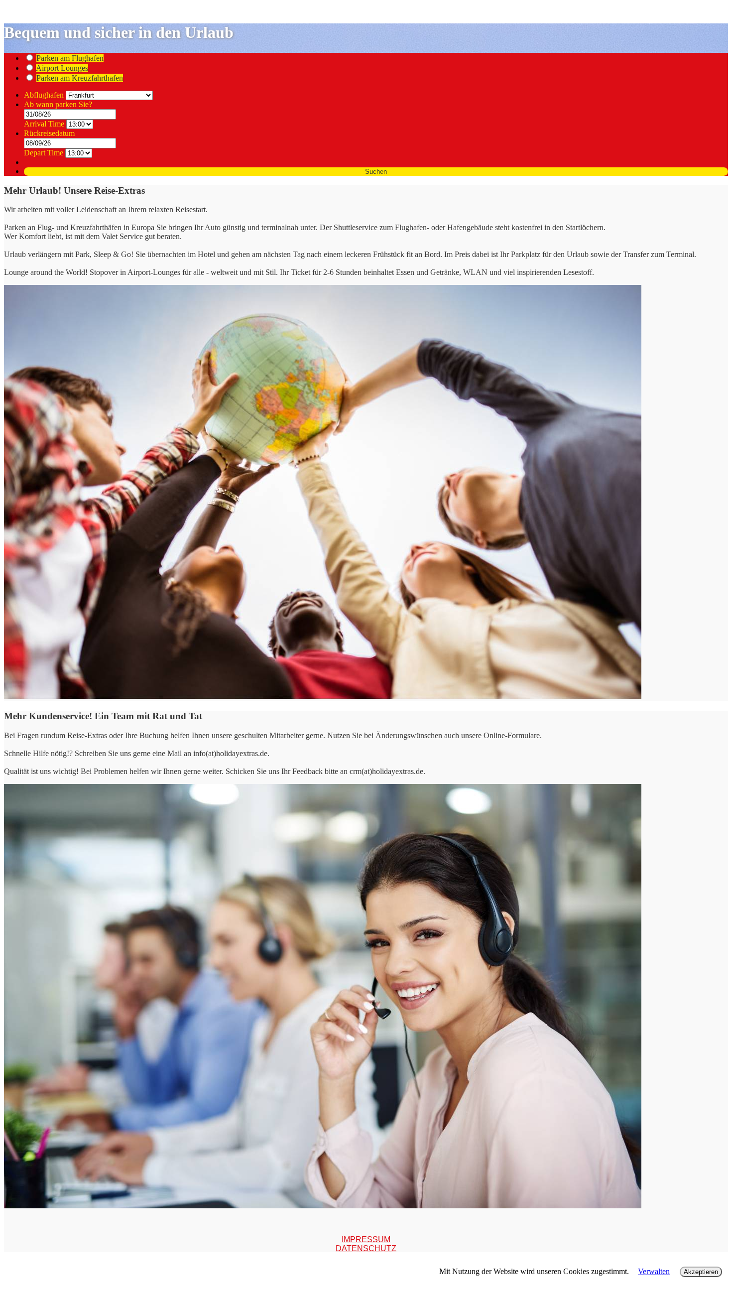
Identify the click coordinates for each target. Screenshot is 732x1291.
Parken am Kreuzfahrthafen (79, 78)
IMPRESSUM (366, 1239)
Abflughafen (45, 95)
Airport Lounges (62, 68)
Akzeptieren (701, 1272)
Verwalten (654, 1271)
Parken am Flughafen (70, 58)
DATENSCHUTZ (366, 1248)
